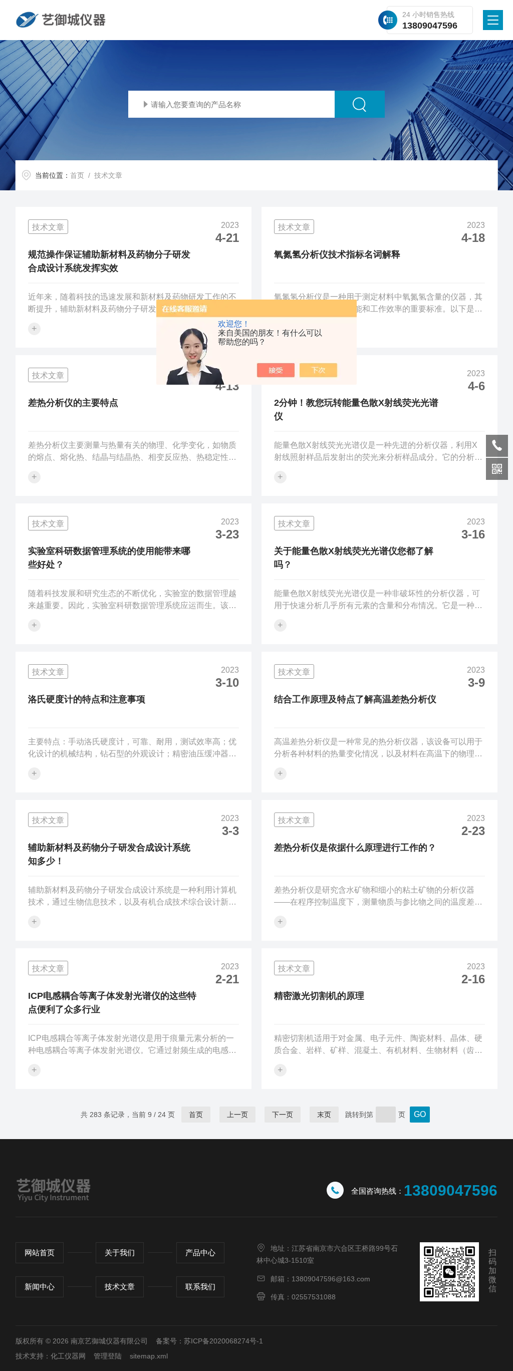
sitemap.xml (149, 1356)
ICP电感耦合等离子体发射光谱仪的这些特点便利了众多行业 (112, 1002)
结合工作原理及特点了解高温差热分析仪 (355, 699)
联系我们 (200, 1286)
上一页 (237, 1115)
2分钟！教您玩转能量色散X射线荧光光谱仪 (356, 409)
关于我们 (120, 1252)
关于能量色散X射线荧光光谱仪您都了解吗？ (353, 558)
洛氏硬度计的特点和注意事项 (86, 699)
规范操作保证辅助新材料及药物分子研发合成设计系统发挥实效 (109, 261)
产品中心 (200, 1252)
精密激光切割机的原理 (319, 996)
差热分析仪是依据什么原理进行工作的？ (355, 848)
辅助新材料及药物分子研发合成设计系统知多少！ (109, 854)
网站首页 (40, 1252)
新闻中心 (40, 1286)
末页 (324, 1115)
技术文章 (120, 1286)
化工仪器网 (68, 1356)
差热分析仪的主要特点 (73, 403)
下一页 (282, 1115)
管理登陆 (108, 1356)
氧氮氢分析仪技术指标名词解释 (337, 254)
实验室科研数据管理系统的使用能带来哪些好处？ (109, 558)
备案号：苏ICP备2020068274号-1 (209, 1341)
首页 (77, 175)
